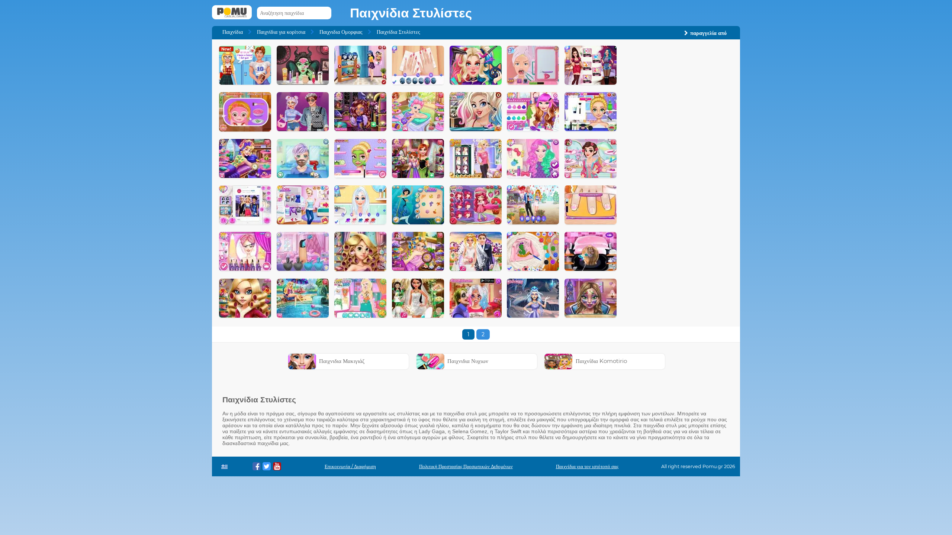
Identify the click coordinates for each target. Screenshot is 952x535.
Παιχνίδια (232, 32)
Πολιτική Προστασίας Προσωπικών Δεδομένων (466, 466)
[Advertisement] (679, 157)
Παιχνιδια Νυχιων (467, 360)
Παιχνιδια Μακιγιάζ (341, 360)
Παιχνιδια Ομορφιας (341, 32)
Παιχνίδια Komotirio (601, 360)
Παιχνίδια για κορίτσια (281, 32)
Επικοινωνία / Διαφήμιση (350, 466)
